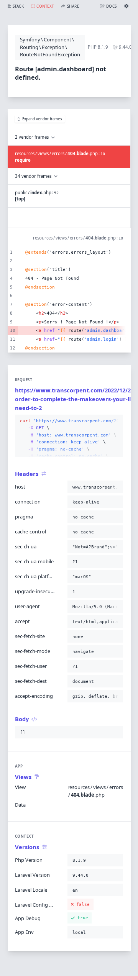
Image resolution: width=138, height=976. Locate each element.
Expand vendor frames (42, 118)
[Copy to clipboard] (116, 421)
